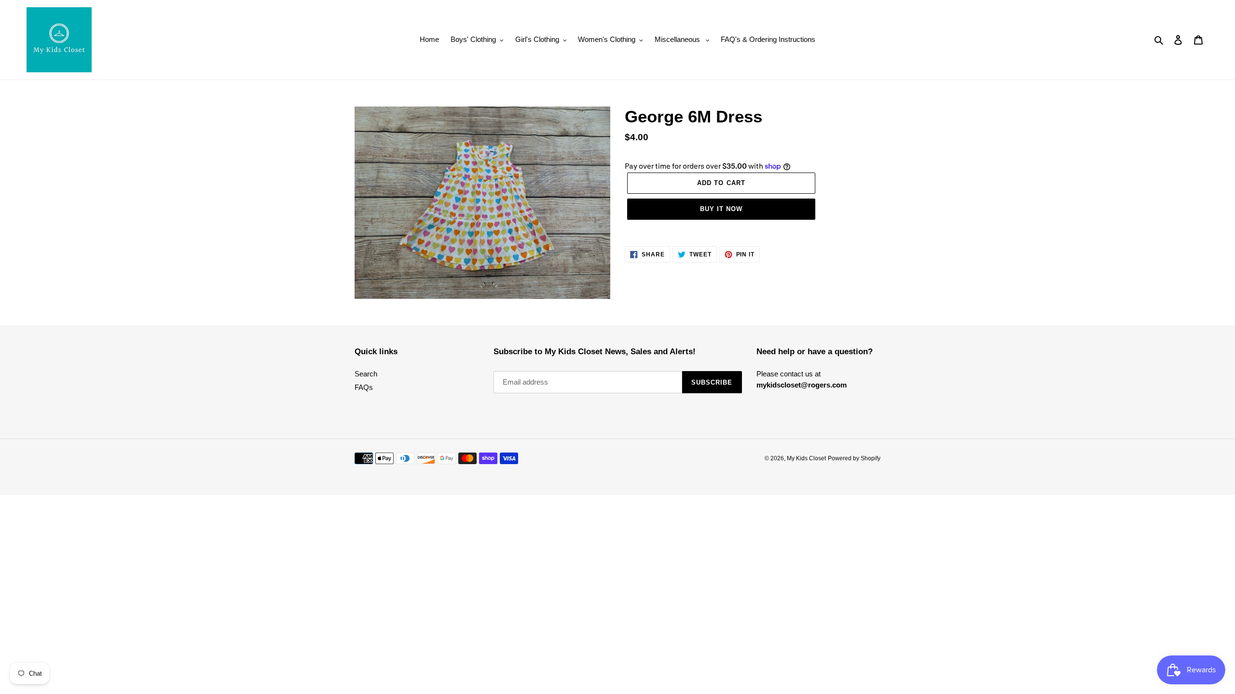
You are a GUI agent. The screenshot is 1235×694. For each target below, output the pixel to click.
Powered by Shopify (854, 458)
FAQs (364, 387)
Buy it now (721, 209)
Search (366, 374)
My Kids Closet (806, 458)
